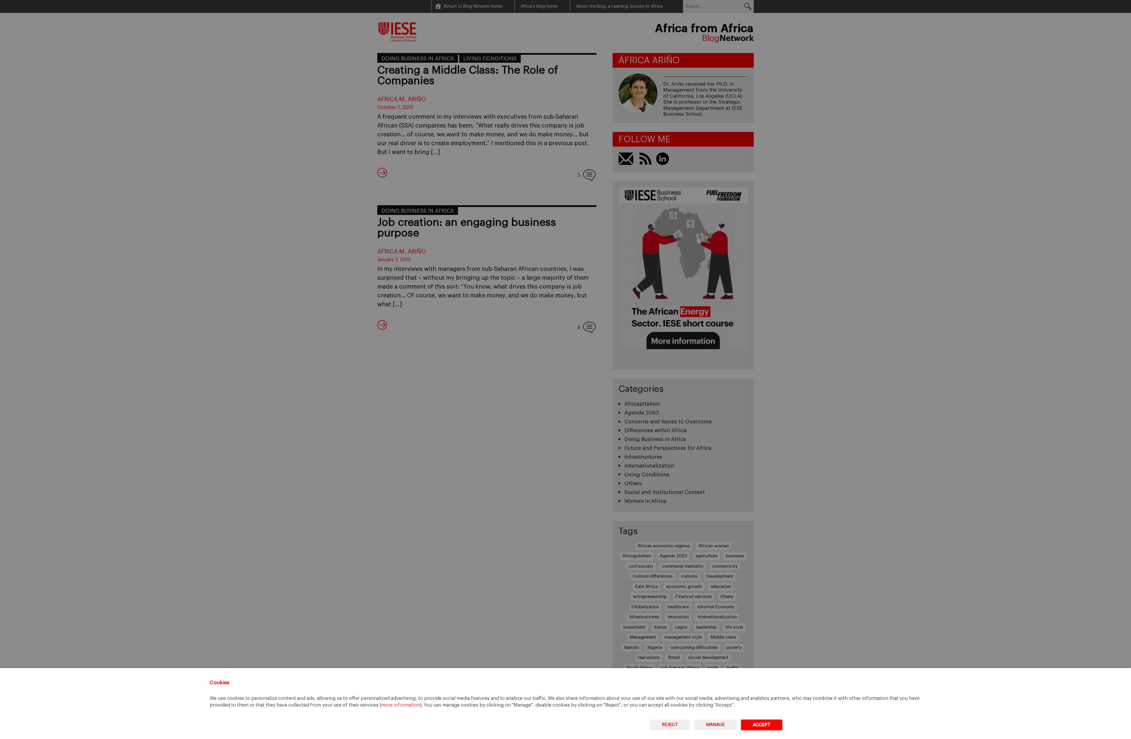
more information (400, 705)
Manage (715, 725)
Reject (670, 725)
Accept (761, 725)
